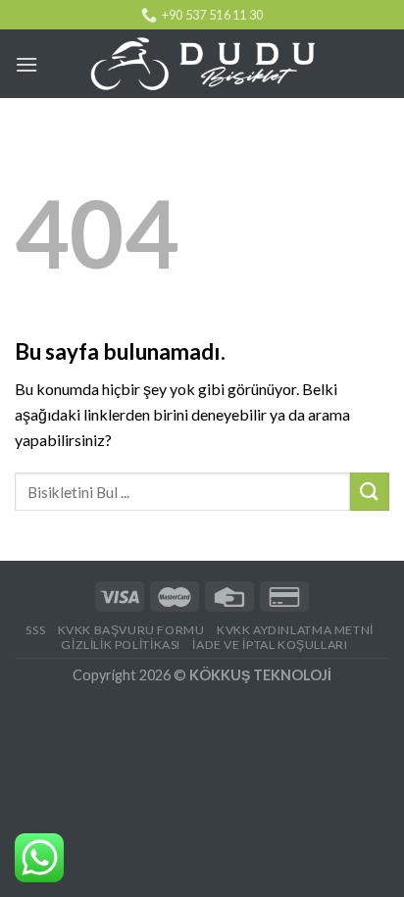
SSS (35, 630)
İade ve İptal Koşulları (269, 644)
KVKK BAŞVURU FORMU (131, 630)
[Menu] (26, 64)
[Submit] (369, 492)
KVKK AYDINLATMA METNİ (295, 630)
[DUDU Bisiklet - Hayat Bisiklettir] (202, 64)
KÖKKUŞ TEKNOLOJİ (260, 675)
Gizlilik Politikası (120, 644)
